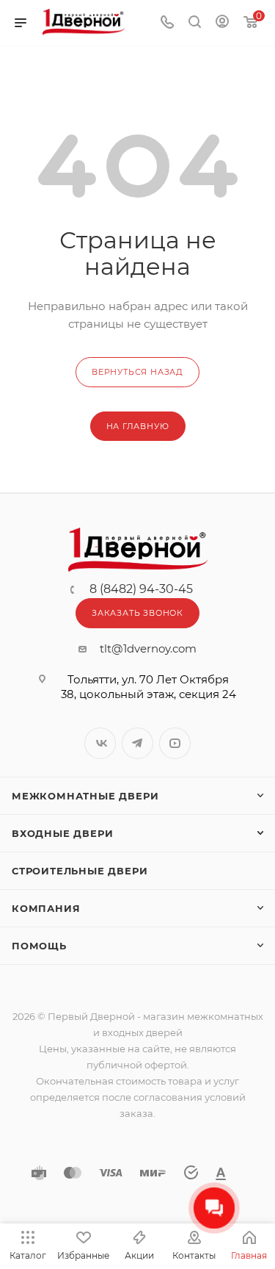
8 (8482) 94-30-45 (141, 589)
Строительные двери (79, 871)
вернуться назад (137, 372)
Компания (46, 908)
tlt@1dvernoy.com (148, 648)
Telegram (137, 743)
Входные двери (62, 833)
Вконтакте (100, 743)
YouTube (175, 743)
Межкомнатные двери (85, 796)
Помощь (39, 946)
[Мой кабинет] (222, 23)
